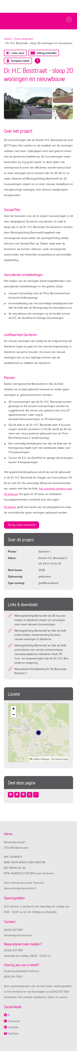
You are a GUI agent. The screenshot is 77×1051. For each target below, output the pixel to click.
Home (7, 39)
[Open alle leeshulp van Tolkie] (37, 61)
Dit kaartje (10, 507)
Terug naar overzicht (22, 525)
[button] (13, 709)
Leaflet (35, 759)
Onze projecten (23, 39)
